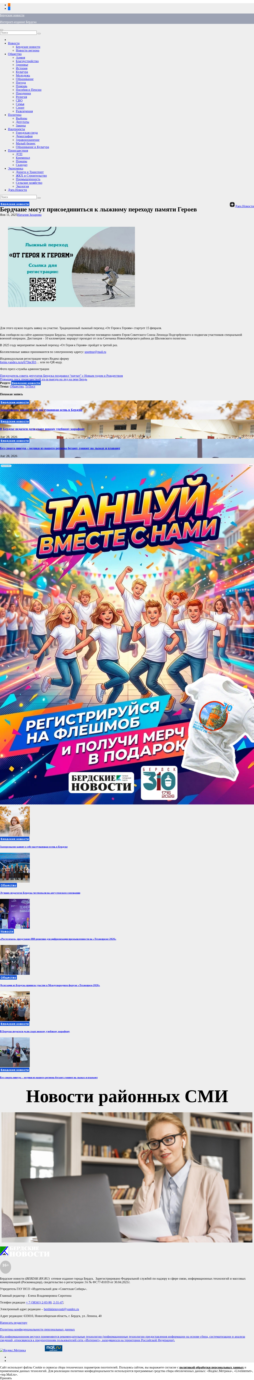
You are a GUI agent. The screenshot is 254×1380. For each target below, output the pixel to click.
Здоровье (22, 64)
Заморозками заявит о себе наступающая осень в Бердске (41, 410)
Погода (21, 82)
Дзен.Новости (17, 190)
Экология (22, 186)
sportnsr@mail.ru (95, 352)
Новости (14, 43)
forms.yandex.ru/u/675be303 (18, 362)
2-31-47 (58, 1302)
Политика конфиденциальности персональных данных (37, 1329)
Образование (25, 79)
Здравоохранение (27, 139)
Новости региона (27, 50)
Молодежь (23, 75)
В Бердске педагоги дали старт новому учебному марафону (42, 429)
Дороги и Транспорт (30, 172)
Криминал (23, 157)
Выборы (21, 118)
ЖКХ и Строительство (31, 175)
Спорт (20, 107)
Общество (15, 54)
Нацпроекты (16, 129)
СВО (19, 100)
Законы (21, 125)
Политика (14, 114)
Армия (20, 57)
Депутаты (22, 122)
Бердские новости (12, 15)
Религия (21, 97)
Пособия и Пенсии (28, 89)
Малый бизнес (26, 143)
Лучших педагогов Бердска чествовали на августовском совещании (40, 892)
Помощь (21, 86)
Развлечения (24, 111)
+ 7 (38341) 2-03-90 (39, 1302)
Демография (24, 136)
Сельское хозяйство (29, 182)
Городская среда (27, 132)
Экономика (15, 168)
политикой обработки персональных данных (211, 1367)
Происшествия (18, 150)
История (21, 68)
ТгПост (30, 386)
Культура (22, 72)
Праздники (23, 93)
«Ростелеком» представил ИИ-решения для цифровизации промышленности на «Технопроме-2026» (58, 938)
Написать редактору (13, 1322)
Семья (20, 104)
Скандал (21, 165)
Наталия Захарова (29, 214)
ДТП (19, 154)
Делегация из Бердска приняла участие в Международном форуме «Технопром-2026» (50, 985)
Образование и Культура (32, 147)
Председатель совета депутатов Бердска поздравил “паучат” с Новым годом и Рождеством (61, 375)
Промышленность (28, 179)
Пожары (21, 161)
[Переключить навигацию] (1, 29)
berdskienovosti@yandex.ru (61, 1309)
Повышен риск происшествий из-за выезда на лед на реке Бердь (43, 379)
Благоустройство (27, 61)
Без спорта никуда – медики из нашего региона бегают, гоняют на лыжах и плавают (60, 448)
